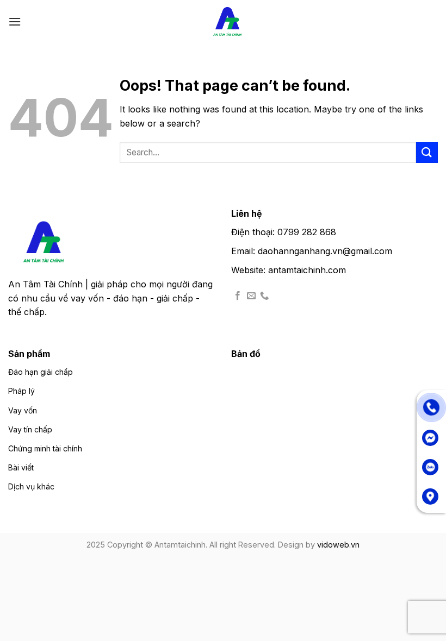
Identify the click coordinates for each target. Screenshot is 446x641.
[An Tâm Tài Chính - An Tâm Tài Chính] (227, 21)
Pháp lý (21, 390)
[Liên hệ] (431, 406)
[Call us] (264, 296)
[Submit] (427, 152)
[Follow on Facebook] (237, 296)
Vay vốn (22, 410)
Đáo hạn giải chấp (40, 371)
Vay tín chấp (30, 429)
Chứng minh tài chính (45, 448)
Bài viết (21, 467)
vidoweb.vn (338, 544)
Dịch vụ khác (31, 486)
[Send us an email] (251, 296)
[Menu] (14, 21)
